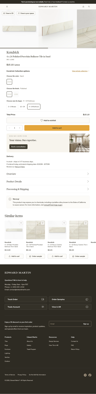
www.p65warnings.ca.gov (53, 205)
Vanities (7, 357)
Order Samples (58, 299)
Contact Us (74, 341)
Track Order (13, 299)
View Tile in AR (53, 345)
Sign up (86, 324)
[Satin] (16, 94)
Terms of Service (10, 375)
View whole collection (80, 71)
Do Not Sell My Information (37, 375)
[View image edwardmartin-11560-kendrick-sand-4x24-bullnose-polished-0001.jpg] (57, 29)
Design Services (54, 341)
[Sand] (9, 82)
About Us (30, 341)
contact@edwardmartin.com (19, 290)
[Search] (89, 6)
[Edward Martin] (48, 6)
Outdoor (7, 361)
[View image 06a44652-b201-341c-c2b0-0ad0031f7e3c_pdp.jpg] (19, 29)
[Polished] (9, 94)
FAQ (72, 345)
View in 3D (9, 13)
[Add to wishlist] (21, 223)
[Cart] (83, 6)
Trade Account (14, 307)
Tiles (6, 341)
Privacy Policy (22, 375)
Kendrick (8, 242)
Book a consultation (18, 147)
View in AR (56, 307)
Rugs (6, 345)
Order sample (37, 256)
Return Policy (20, 167)
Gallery (29, 345)
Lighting (7, 353)
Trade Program (31, 349)
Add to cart (57, 128)
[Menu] (7, 6)
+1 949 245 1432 (17, 287)
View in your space (27, 13)
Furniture (7, 349)
